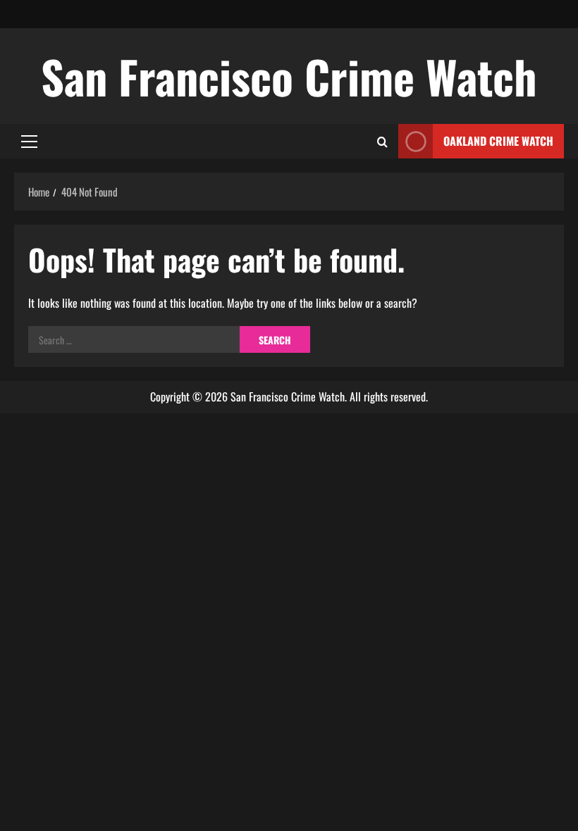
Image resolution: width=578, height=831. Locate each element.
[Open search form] (382, 141)
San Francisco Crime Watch (289, 76)
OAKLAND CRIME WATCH (498, 140)
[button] (29, 141)
